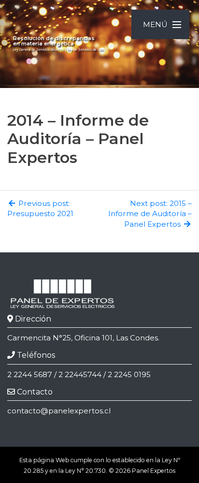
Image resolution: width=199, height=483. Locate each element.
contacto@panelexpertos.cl (59, 410)
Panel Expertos (153, 470)
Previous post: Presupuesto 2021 (40, 208)
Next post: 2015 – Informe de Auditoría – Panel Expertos (150, 214)
